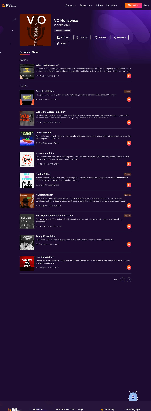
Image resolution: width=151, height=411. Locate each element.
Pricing (99, 5)
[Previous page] (122, 279)
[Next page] (129, 279)
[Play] (129, 75)
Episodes (25, 52)
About (35, 52)
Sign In (146, 5)
